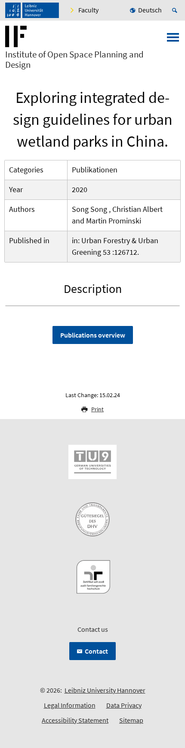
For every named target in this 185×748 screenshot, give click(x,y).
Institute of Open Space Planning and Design (74, 59)
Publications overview (92, 335)
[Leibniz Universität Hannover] (32, 10)
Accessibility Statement (75, 720)
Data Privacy (124, 705)
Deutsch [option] (150, 10)
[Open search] (176, 10)
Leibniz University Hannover (105, 690)
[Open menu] (173, 40)
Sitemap (131, 720)
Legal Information (70, 705)
